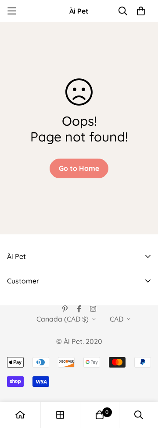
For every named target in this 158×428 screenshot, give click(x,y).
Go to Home (79, 168)
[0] (99, 414)
